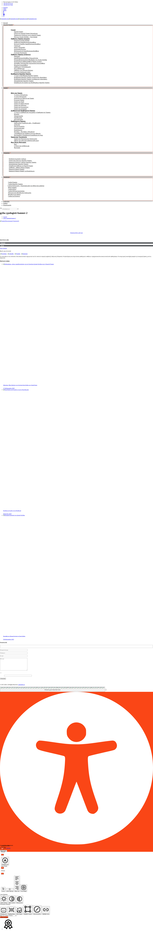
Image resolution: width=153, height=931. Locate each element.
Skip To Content (4, 915)
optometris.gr (21, 684)
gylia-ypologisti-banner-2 (9, 218)
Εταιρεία (5, 7)
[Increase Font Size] (2, 849)
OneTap (8, 848)
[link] (17, 209)
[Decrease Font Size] (2, 855)
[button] (106, 690)
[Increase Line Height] (2, 868)
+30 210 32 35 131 (8, 3)
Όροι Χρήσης (3, 248)
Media (4, 10)
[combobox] (52, 689)
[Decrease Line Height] (2, 873)
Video (4, 9)
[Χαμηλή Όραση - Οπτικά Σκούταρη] (18, 18)
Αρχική (5, 217)
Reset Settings (4, 917)
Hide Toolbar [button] (3, 851)
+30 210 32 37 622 (8, 4)
